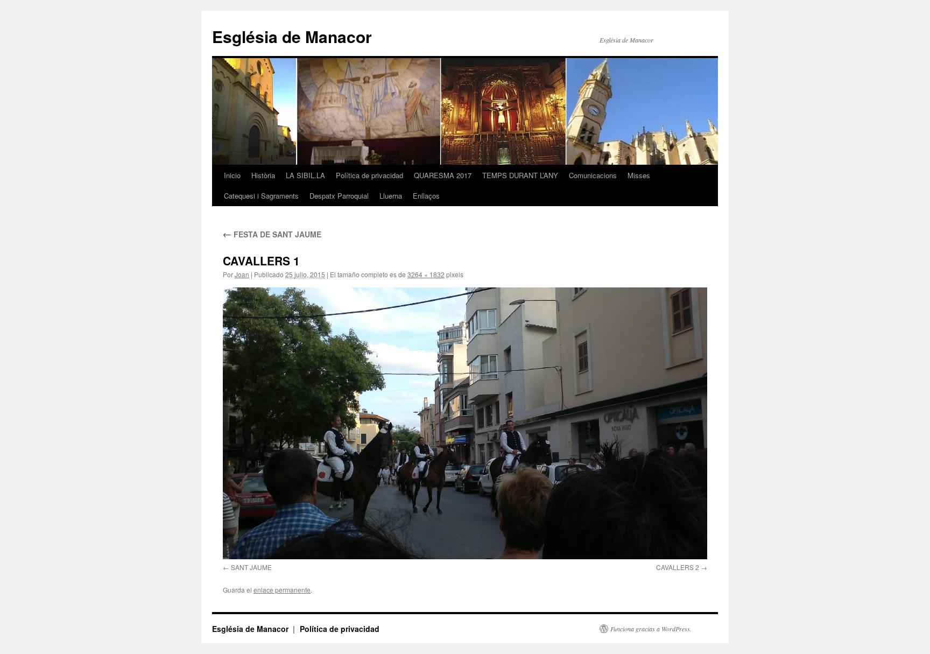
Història (263, 175)
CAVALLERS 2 (677, 567)
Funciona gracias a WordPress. (651, 628)
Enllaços (426, 196)
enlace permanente (282, 589)
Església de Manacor (292, 36)
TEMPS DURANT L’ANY (520, 175)
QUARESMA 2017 (442, 175)
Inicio (232, 175)
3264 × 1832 (426, 274)
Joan (242, 274)
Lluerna (390, 196)
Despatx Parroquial (339, 196)
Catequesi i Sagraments (261, 196)
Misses (639, 175)
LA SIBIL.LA (305, 175)
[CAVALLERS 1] (465, 423)
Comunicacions (593, 175)
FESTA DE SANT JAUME (272, 234)
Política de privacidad (369, 175)
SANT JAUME (251, 567)
